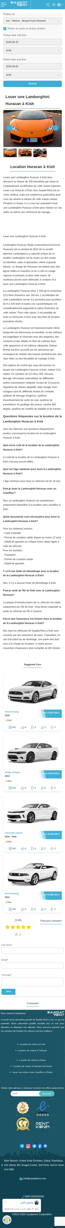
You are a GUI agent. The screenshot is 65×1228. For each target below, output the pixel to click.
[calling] (48, 5)
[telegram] (22, 1147)
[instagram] (28, 1146)
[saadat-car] (32, 692)
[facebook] (40, 1147)
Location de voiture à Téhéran (32, 1050)
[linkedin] (45, 1147)
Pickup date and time (14, 35)
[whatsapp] (53, 4)
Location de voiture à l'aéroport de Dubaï (32, 1066)
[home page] (19, 5)
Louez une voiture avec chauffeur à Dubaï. (32, 1072)
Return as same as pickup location (26, 29)
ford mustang (12, 711)
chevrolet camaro (14, 833)
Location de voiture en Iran (32, 1044)
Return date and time (14, 60)
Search (32, 84)
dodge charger (12, 772)
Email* (5, 960)
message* (7, 975)
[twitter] (34, 1147)
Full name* (7, 945)
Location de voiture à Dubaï (32, 1060)
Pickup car (9, 14)
